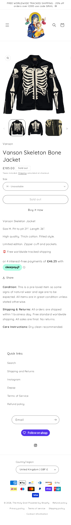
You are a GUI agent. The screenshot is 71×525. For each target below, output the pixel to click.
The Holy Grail (20, 503)
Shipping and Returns (20, 371)
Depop (11, 387)
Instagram (13, 379)
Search (11, 363)
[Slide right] (67, 129)
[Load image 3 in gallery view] (54, 128)
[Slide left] (4, 129)
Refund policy (16, 404)
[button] (7, 25)
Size (5, 179)
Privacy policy (17, 508)
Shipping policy (57, 508)
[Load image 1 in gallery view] (17, 128)
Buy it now (35, 210)
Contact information (37, 514)
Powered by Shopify (38, 503)
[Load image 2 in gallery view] (35, 128)
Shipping (22, 173)
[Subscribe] (55, 419)
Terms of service (36, 508)
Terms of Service (18, 395)
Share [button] (10, 277)
